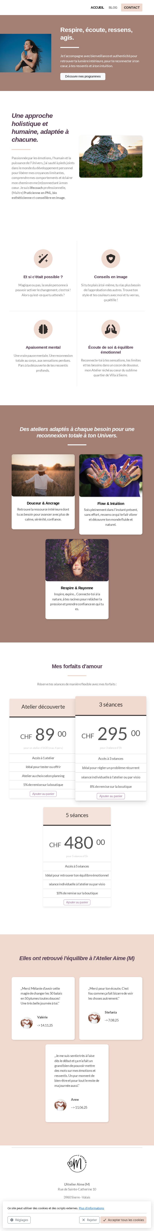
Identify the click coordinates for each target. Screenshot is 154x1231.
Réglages (21, 1220)
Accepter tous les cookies (126, 1220)
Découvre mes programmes (82, 76)
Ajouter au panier (43, 793)
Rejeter (92, 1220)
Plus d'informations (91, 1208)
